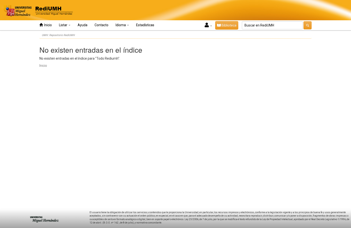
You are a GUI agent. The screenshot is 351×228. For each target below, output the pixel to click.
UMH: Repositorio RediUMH (58, 35)
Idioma (121, 25)
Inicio (47, 25)
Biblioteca (228, 25)
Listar (63, 25)
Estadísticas (145, 25)
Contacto (101, 25)
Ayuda (82, 25)
